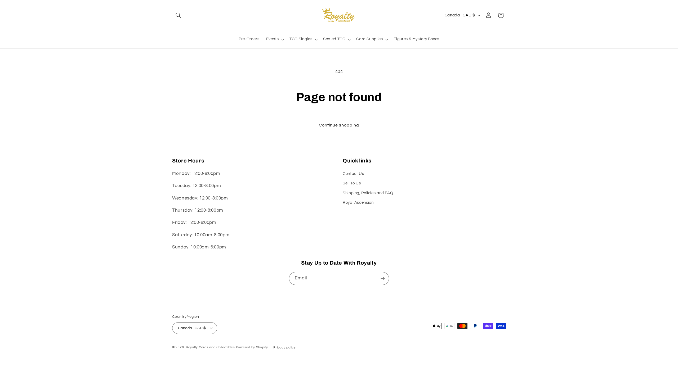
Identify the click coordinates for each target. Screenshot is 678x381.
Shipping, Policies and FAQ (368, 193)
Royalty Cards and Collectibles (211, 347)
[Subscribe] (383, 278)
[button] (178, 15)
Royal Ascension (358, 203)
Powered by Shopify (252, 347)
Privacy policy (284, 347)
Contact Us (353, 174)
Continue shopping (339, 125)
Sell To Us (352, 183)
